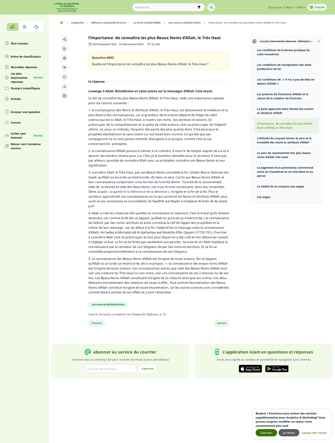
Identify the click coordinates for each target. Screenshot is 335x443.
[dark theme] (36, 27)
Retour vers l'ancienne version (26, 146)
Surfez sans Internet (27, 135)
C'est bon (266, 433)
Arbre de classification (26, 56)
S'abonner (148, 368)
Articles (16, 99)
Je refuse (289, 433)
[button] (64, 39)
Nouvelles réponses (24, 67)
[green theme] (13, 27)
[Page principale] (61, 22)
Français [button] (319, 7)
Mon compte (19, 43)
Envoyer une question (25, 112)
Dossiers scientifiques (25, 88)
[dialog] (292, 424)
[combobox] (165, 7)
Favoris (16, 122)
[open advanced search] (199, 7)
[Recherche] (211, 7)
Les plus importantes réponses (27, 77)
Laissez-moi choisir (314, 433)
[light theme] (25, 27)
